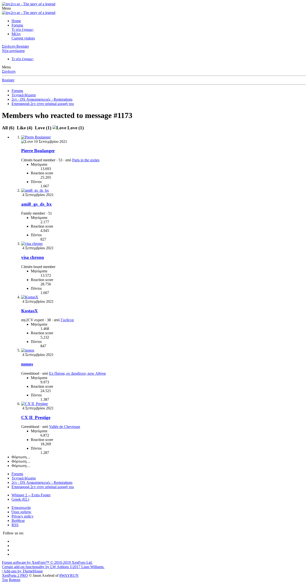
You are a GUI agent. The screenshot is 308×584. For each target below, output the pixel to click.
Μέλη (16, 34)
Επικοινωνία (21, 507)
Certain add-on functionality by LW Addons (53, 567)
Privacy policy (22, 516)
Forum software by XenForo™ (47, 562)
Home (16, 21)
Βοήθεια (18, 520)
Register (8, 80)
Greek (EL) (20, 499)
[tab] (24, 127)
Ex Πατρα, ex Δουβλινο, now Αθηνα (77, 373)
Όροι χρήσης (21, 512)
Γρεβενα (67, 320)
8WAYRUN (68, 575)
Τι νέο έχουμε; (23, 29)
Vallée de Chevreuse (64, 427)
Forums (17, 25)
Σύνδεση (8, 71)
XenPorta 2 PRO (15, 575)
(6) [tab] (8, 127)
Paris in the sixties (85, 160)
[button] (6, 8)
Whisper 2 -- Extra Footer (31, 495)
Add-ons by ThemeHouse (23, 571)
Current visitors (23, 38)
